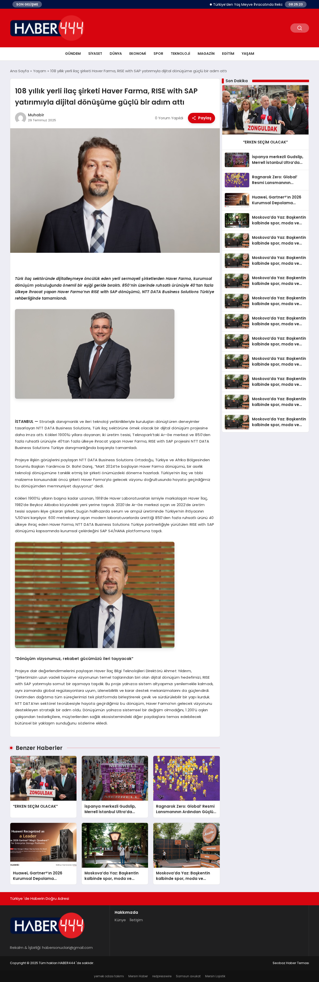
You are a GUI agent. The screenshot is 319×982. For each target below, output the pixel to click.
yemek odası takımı (109, 976)
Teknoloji (180, 53)
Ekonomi (137, 53)
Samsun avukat (188, 976)
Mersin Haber (138, 976)
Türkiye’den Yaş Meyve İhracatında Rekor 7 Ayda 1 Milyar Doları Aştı (249, 4)
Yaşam (248, 53)
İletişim (136, 919)
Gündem (73, 53)
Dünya (116, 53)
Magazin (206, 53)
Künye (120, 919)
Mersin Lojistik (215, 976)
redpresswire (161, 976)
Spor (158, 53)
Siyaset (95, 53)
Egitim (228, 53)
